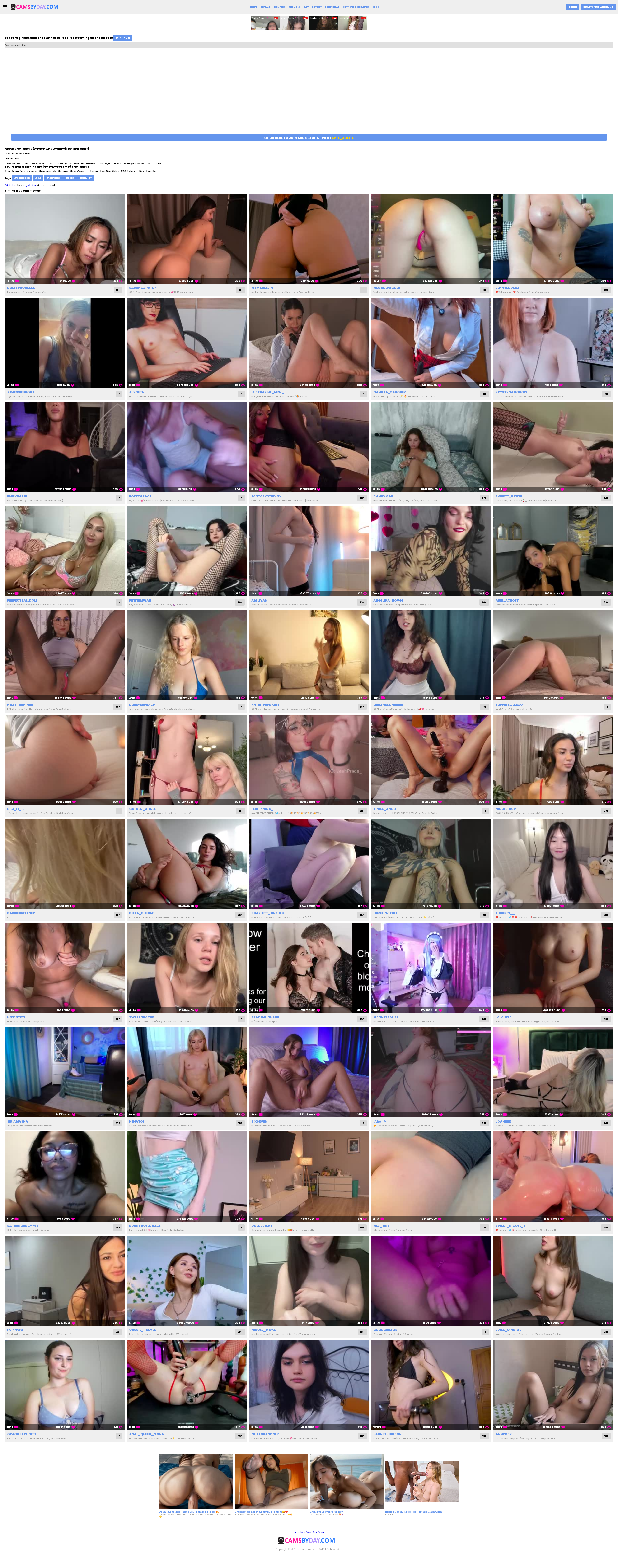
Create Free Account (598, 7)
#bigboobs (22, 178)
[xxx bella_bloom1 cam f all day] (187, 864)
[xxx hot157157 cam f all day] (65, 968)
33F (362, 498)
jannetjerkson (387, 1434)
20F (240, 602)
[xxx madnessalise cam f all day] (431, 968)
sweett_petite (509, 496)
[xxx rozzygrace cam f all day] (187, 447)
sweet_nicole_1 (510, 1225)
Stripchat (332, 7)
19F (118, 290)
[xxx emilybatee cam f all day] (65, 447)
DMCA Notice (327, 1549)
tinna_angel (385, 809)
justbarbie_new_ (267, 392)
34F (606, 1123)
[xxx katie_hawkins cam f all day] (309, 655)
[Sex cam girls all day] (36, 6)
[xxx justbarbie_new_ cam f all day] (309, 343)
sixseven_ (260, 1121)
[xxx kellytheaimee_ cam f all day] (65, 655)
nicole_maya (263, 1330)
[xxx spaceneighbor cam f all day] (309, 968)
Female (266, 7)
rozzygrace (140, 496)
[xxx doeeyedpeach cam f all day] (187, 655)
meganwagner (386, 288)
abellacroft (507, 600)
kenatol (136, 1121)
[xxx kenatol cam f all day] (187, 1072)
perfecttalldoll (22, 600)
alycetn (136, 392)
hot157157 (16, 1017)
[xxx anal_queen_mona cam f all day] (187, 1385)
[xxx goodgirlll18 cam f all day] (431, 1281)
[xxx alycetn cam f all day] (187, 343)
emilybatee (17, 496)
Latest (317, 7)
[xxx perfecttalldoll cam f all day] (65, 551)
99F (606, 602)
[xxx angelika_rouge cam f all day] (431, 551)
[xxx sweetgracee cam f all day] (187, 968)
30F (606, 290)
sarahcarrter (142, 288)
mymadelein (262, 288)
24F (606, 498)
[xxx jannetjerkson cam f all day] (431, 1385)
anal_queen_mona (146, 1434)
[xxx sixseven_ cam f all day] (309, 1072)
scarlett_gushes (267, 913)
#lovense (53, 178)
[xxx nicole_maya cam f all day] (309, 1281)
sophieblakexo (509, 704)
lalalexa (504, 1017)
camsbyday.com (307, 1549)
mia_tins (381, 1225)
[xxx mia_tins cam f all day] (431, 1176)
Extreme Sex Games (356, 7)
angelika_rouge (388, 600)
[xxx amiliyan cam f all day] (309, 551)
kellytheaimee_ (21, 704)
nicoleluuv (506, 809)
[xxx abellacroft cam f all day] (553, 551)
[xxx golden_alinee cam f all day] (187, 760)
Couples (279, 7)
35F (117, 706)
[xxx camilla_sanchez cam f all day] (431, 343)
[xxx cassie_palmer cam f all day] (187, 1281)
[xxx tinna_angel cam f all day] (431, 760)
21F (240, 290)
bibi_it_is (16, 809)
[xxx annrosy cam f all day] (553, 1385)
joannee (503, 1121)
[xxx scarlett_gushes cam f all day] (309, 864)
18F (484, 290)
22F (484, 1123)
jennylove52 (507, 288)
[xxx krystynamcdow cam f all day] (553, 343)
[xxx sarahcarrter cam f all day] (187, 239)
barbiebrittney (21, 913)
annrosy (504, 1434)
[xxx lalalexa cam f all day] (553, 968)
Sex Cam (318, 1532)
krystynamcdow (511, 392)
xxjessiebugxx (21, 392)
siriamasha (17, 1121)
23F (362, 602)
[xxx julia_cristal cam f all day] (553, 1281)
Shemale (294, 7)
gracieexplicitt (21, 1434)
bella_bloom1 (141, 913)
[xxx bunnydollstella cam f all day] (187, 1176)
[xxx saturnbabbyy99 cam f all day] (65, 1176)
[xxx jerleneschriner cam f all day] (431, 655)
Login (573, 7)
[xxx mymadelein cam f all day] (309, 239)
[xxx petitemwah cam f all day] (187, 551)
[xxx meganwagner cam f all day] (431, 239)
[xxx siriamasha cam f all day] (65, 1072)
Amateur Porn (302, 1532)
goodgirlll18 (385, 1330)
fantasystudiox (266, 496)
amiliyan (259, 600)
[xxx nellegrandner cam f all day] (309, 1385)
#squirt (86, 178)
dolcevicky (262, 1225)
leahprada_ (262, 809)
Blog (376, 7)
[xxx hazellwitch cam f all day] (431, 864)
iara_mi (380, 1121)
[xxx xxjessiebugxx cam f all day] (65, 343)
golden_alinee (142, 809)
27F (484, 498)
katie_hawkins (265, 704)
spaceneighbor (265, 1017)
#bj (38, 178)
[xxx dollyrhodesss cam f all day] (65, 239)
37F (118, 1123)
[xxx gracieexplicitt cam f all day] (65, 1385)
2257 (339, 1549)
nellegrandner (265, 1434)
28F (484, 602)
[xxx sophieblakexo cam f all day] (553, 655)
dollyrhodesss (21, 288)
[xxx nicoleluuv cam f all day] (553, 760)
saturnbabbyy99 (22, 1225)
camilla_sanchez (389, 392)
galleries (31, 185)
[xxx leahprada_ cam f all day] (309, 760)
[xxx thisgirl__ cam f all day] (553, 864)
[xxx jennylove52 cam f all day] (553, 239)
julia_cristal (508, 1330)
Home (254, 7)
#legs (70, 178)
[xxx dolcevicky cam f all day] (309, 1176)
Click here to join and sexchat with (309, 138)
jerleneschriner (388, 704)
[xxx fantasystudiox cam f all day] (309, 447)
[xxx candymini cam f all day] (431, 447)
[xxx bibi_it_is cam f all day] (65, 760)
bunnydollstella (145, 1225)
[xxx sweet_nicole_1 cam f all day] (553, 1176)
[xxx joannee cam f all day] (553, 1072)
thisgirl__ (505, 913)
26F (240, 915)
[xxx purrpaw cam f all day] (65, 1281)
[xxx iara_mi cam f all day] (431, 1072)
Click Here (11, 185)
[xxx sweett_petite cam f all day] (553, 447)
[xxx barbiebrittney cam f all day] (65, 864)
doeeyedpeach (142, 704)
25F (118, 1227)
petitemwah (140, 600)
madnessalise (385, 1017)
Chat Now (123, 38)
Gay (306, 7)
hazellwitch (385, 913)
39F (240, 1436)
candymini (383, 496)
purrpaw (15, 1330)
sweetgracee (141, 1017)
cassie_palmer (142, 1330)
